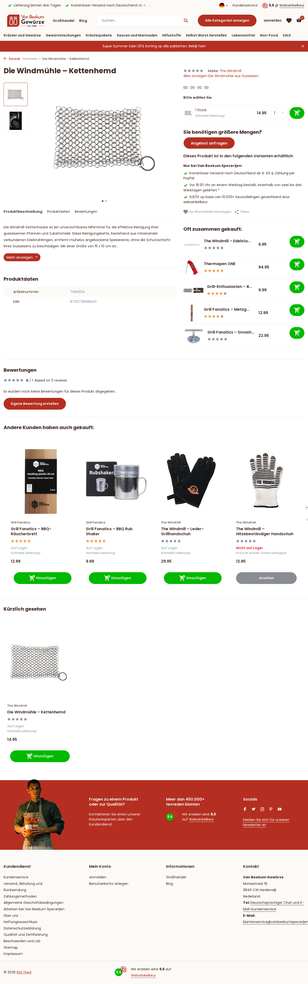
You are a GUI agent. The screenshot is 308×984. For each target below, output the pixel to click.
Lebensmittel (243, 35)
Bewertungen (86, 211)
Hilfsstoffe (171, 35)
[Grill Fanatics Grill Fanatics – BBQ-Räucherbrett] (41, 480)
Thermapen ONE (219, 264)
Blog (83, 20)
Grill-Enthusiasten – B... (229, 286)
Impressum (13, 953)
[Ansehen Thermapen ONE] (191, 267)
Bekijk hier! (197, 46)
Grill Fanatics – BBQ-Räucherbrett (31, 532)
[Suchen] (185, 20)
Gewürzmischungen (63, 35)
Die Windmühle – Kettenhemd (36, 712)
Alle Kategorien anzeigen (227, 20)
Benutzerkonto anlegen (108, 883)
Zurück (14, 58)
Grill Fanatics (20, 522)
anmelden (97, 877)
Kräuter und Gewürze (22, 35)
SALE (287, 35)
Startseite (30, 58)
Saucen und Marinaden (137, 35)
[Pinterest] (271, 810)
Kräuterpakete (99, 35)
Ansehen (266, 578)
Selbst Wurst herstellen (206, 35)
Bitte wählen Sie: (197, 97)
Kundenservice (245, 5)
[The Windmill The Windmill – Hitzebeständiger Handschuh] (266, 480)
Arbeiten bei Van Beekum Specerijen (34, 909)
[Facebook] (245, 810)
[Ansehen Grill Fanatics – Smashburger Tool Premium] (193, 336)
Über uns (11, 915)
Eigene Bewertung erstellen (35, 403)
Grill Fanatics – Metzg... (226, 309)
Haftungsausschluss (20, 921)
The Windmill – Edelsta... (227, 241)
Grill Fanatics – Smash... (230, 332)
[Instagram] (262, 810)
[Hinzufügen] (296, 242)
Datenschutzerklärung (22, 928)
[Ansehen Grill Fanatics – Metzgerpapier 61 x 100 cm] (191, 313)
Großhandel (63, 20)
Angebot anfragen (209, 143)
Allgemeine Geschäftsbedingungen (33, 902)
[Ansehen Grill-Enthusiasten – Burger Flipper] (193, 290)
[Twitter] (254, 810)
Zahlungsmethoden (20, 896)
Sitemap (11, 947)
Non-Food (269, 35)
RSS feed (24, 972)
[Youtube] (280, 810)
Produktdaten (58, 211)
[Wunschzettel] (289, 20)
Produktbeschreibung (23, 211)
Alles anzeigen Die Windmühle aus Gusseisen (221, 75)
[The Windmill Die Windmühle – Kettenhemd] (38, 662)
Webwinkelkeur (291, 5)
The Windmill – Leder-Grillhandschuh (182, 532)
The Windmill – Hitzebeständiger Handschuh (264, 532)
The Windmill (230, 70)
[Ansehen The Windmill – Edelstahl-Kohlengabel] (191, 244)
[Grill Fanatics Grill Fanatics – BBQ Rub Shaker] (116, 480)
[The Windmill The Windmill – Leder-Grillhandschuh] (191, 480)
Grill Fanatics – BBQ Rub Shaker (109, 532)
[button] (102, 201)
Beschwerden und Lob (22, 941)
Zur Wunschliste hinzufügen (209, 211)
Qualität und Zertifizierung (26, 934)
